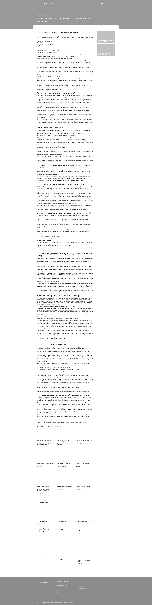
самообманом (45, 409)
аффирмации (68, 193)
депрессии (48, 71)
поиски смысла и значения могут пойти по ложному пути (58, 146)
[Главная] (38, 15)
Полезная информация (85, 588)
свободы (78, 137)
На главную (82, 581)
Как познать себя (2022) (43, 521)
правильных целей (71, 386)
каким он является (77, 205)
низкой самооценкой (43, 196)
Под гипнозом (70, 229)
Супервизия (82, 586)
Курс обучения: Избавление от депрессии (64, 556)
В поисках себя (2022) (62, 521)
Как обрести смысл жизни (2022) (84, 521)
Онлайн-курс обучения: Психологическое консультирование (45, 556)
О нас (80, 584)
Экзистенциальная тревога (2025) (84, 555)
